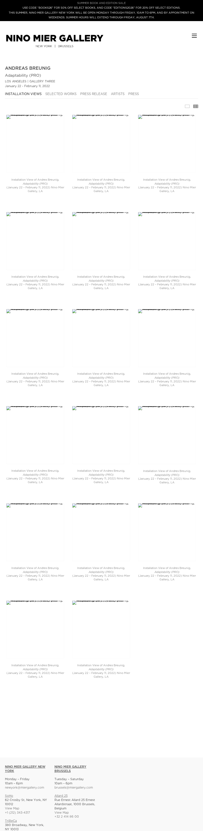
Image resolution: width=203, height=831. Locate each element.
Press (133, 94)
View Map (12, 808)
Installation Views (23, 94)
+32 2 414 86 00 (66, 816)
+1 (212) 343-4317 (17, 812)
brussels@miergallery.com (73, 787)
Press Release (93, 94)
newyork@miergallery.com (24, 787)
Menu (194, 38)
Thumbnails (195, 106)
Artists (118, 94)
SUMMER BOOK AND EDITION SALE (101, 3)
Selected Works (60, 94)
